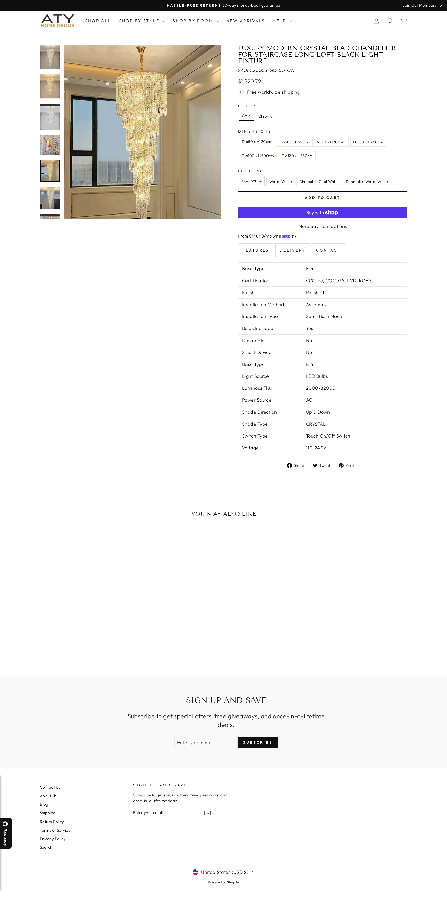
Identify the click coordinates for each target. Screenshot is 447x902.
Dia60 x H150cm (293, 141)
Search (46, 847)
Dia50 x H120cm (256, 141)
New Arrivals (245, 20)
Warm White (280, 181)
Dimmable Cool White (319, 181)
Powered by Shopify (223, 882)
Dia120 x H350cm (297, 155)
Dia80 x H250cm (368, 141)
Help (280, 20)
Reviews (5, 837)
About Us (48, 795)
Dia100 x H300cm (258, 155)
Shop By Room (194, 20)
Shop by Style (140, 20)
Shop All (98, 20)
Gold (246, 115)
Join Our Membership (422, 5)
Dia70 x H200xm (330, 141)
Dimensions (254, 131)
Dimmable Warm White (367, 181)
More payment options (322, 226)
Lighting (251, 171)
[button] (446, 901)
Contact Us (50, 787)
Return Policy (52, 821)
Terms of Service (55, 830)
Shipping (48, 812)
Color (247, 105)
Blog (44, 804)
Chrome (265, 116)
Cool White (252, 181)
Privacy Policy (53, 838)
